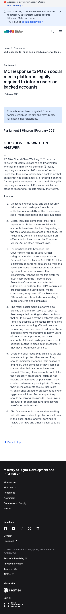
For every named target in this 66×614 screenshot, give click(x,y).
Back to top (14, 442)
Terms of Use (11, 569)
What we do (10, 487)
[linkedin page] (37, 528)
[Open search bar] (52, 31)
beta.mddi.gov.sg (31, 21)
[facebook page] (5, 528)
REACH (7, 574)
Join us (7, 508)
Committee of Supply (15, 503)
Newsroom (19, 48)
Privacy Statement (13, 563)
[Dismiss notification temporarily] (60, 11)
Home (7, 48)
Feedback (9, 540)
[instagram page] (21, 528)
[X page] (29, 528)
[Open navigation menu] (60, 31)
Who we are (10, 482)
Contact (8, 535)
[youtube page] (13, 528)
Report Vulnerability (14, 558)
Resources (9, 492)
